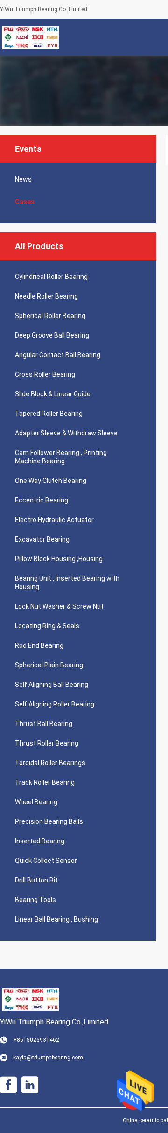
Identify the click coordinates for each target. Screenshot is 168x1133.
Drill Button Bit (36, 880)
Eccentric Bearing (41, 500)
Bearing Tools (35, 899)
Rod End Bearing (39, 645)
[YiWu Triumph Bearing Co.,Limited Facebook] (8, 1085)
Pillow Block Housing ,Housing (59, 559)
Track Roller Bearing (45, 782)
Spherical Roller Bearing (50, 315)
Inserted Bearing (39, 841)
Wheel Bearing (36, 802)
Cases (25, 201)
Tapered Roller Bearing (49, 413)
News (23, 179)
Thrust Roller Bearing (46, 743)
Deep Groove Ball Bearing (52, 335)
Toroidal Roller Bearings (50, 763)
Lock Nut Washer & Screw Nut (59, 606)
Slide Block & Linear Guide (53, 394)
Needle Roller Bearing (46, 296)
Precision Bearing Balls (49, 821)
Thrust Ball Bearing (43, 723)
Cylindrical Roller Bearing (51, 276)
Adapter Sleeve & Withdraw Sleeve (66, 433)
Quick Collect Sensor (46, 860)
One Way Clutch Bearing (50, 480)
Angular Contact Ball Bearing (57, 355)
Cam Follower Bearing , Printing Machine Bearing (61, 457)
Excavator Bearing (42, 539)
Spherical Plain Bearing (49, 665)
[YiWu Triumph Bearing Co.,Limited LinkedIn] (29, 1085)
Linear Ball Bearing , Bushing (56, 919)
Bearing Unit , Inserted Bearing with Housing (67, 582)
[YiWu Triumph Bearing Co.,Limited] (30, 37)
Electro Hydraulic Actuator (54, 519)
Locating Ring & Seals (47, 626)
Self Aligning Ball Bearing (51, 684)
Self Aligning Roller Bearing (54, 704)
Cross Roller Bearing (45, 374)
